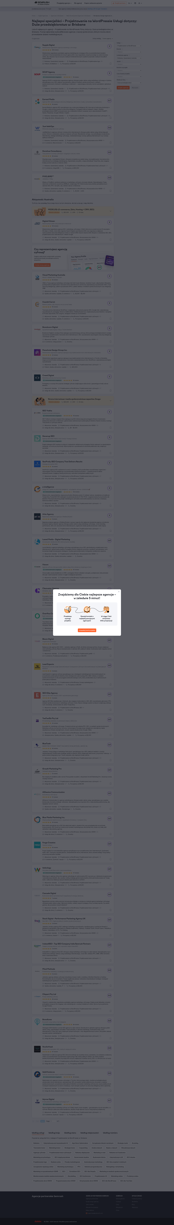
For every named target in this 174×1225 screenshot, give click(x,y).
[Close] (119, 591)
